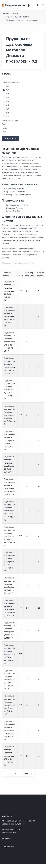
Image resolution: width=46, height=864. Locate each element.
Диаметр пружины (10, 120)
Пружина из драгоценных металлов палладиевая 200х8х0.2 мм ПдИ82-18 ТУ (9, 705)
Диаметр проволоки (11, 82)
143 (26, 773)
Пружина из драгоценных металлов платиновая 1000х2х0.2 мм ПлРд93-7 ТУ (9, 511)
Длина (4, 124)
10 (39, 487)
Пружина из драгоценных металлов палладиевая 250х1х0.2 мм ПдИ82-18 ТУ (9, 316)
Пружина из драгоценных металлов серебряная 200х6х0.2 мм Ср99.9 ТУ (9, 561)
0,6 (7, 105)
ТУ (20, 291)
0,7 (7, 109)
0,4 (7, 97)
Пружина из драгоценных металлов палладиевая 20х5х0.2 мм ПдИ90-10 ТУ (9, 291)
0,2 (7, 90)
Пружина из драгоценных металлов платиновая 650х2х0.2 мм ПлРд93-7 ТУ (9, 389)
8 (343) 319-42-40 (9, 832)
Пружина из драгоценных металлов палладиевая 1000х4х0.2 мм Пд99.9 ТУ (9, 654)
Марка (4, 128)
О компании (8, 846)
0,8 (7, 113)
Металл (5, 132)
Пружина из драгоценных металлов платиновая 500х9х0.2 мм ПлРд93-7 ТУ (9, 536)
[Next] (32, 774)
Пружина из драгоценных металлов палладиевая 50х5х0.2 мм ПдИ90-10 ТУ (9, 730)
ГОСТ (4, 79)
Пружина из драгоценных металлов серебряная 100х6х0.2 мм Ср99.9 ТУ (9, 440)
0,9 (7, 116)
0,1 (7, 86)
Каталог (6, 838)
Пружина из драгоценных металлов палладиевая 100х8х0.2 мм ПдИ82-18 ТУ (9, 342)
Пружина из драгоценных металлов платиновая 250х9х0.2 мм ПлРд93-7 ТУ (9, 415)
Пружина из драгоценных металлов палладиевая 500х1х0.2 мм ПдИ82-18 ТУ (9, 679)
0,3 (7, 94)
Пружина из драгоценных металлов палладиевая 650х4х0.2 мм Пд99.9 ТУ (9, 756)
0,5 (7, 101)
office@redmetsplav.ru (11, 829)
